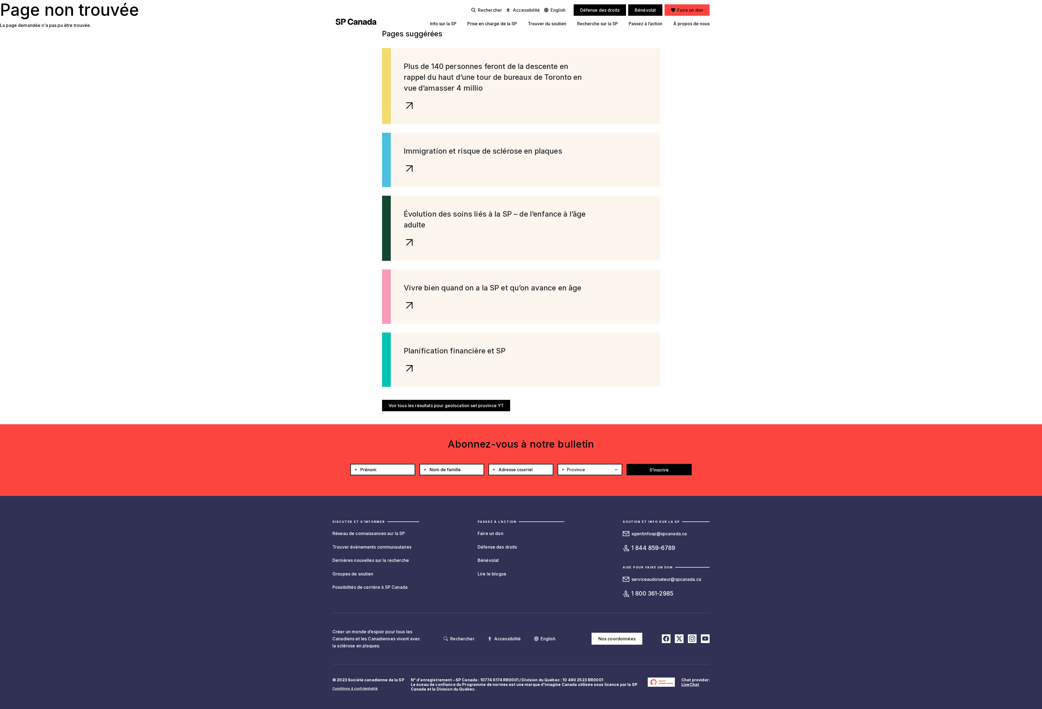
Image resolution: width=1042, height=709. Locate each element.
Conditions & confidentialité (355, 688)
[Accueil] (356, 21)
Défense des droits (497, 547)
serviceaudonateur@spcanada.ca (666, 579)
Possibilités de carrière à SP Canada (370, 587)
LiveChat (690, 684)
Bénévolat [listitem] (645, 10)
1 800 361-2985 (652, 593)
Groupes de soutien (352, 574)
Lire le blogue (492, 574)
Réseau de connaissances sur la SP (368, 533)
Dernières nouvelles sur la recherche (370, 560)
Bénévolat (488, 560)
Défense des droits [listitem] (600, 10)
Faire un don (490, 533)
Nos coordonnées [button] (617, 638)
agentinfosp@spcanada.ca (659, 533)
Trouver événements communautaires (372, 547)
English (558, 10)
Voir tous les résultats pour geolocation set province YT (446, 405)
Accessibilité (526, 10)
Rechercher (490, 10)
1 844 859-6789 (653, 548)
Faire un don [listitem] (690, 10)
